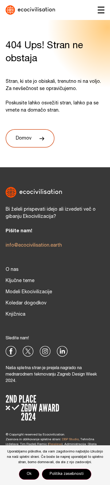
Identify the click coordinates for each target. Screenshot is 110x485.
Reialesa (55, 444)
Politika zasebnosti (67, 474)
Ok (29, 474)
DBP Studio (70, 439)
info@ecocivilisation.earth (34, 245)
